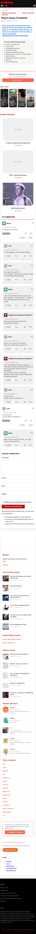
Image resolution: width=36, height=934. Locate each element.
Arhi (4, 21)
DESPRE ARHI (4, 890)
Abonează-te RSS (10, 850)
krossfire (5, 788)
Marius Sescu (6, 795)
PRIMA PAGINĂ (4, 887)
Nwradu (5, 798)
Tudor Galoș (6, 805)
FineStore (5, 565)
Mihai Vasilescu (7, 812)
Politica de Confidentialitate (14, 931)
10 (16, 21)
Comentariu (5, 457)
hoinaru (5, 781)
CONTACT (3, 901)
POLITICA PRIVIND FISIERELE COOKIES (10, 898)
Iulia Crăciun (6, 778)
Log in (8, 864)
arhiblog (6, 2)
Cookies (24, 931)
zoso (4, 764)
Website (4, 494)
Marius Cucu (6, 791)
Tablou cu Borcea (28, 13)
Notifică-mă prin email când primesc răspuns (17, 502)
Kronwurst (5, 784)
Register (8, 861)
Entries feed (10, 866)
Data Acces (31, 931)
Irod (4, 774)
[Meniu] (34, 5)
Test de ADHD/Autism (9, 642)
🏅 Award (22, 237)
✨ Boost (30, 237)
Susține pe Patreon (17, 80)
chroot (4, 931)
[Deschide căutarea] (6, 5)
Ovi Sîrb (5, 802)
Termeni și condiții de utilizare (8, 893)
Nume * (4, 478)
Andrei (4, 767)
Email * (4, 486)
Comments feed (11, 868)
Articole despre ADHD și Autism (12, 639)
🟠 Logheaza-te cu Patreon (15, 832)
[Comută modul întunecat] (2, 5)
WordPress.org (11, 870)
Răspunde (6, 233)
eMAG (4, 561)
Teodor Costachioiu (8, 808)
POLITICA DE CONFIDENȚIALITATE (9, 895)
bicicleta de (9, 52)
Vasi (4, 815)
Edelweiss (5, 771)
